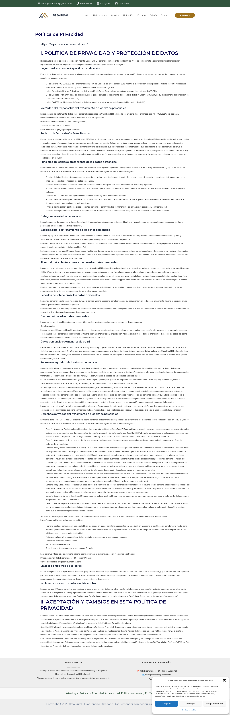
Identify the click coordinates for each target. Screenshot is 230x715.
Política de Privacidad (92, 693)
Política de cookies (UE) (134, 693)
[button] (224, 680)
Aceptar (166, 703)
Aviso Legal (71, 693)
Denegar (190, 703)
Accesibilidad (112, 693)
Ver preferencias (214, 703)
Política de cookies (189, 710)
